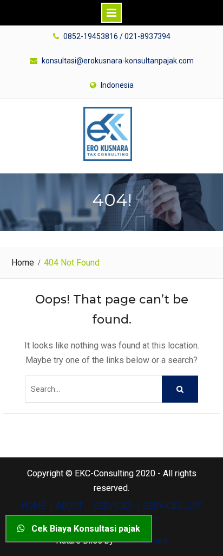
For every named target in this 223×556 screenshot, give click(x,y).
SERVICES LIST (172, 506)
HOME (33, 506)
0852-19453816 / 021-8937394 (116, 37)
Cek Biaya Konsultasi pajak (82, 528)
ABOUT (69, 506)
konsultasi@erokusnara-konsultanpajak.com (118, 61)
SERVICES (113, 506)
